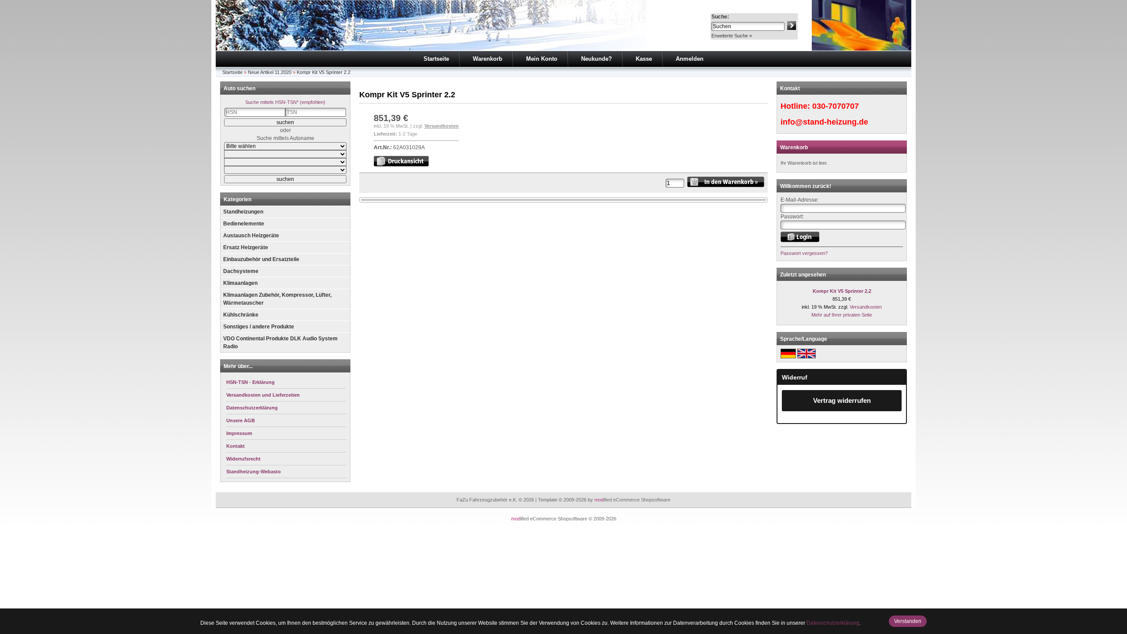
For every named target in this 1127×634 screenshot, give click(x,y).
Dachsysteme (240, 271)
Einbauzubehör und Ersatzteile (261, 259)
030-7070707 (835, 106)
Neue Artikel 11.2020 (269, 72)
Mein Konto (541, 58)
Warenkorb (487, 58)
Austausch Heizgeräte (251, 235)
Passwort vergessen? (804, 253)
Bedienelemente (243, 224)
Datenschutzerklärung (833, 623)
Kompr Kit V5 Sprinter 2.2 (323, 72)
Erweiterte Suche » (731, 35)
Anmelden (689, 58)
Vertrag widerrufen (842, 400)
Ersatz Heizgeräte (245, 247)
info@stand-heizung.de (824, 122)
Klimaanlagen (240, 283)
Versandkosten (441, 126)
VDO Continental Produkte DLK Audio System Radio (280, 342)
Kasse (644, 58)
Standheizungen (243, 212)
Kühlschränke (240, 315)
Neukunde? (596, 58)
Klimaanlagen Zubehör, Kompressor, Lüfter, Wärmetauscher (277, 299)
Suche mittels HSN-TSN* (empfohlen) (285, 102)
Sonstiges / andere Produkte (258, 327)
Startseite (436, 58)
